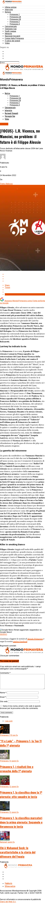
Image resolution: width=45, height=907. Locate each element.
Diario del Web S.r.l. (8, 902)
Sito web (3, 701)
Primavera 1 (15, 14)
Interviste (9, 9)
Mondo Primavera (35, 638)
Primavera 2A (15, 17)
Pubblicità (8, 883)
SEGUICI (3, 634)
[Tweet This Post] (25, 276)
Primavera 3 (15, 22)
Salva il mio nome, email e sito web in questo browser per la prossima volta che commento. (20, 707)
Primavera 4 (15, 24)
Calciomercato (11, 26)
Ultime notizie (10, 7)
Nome (3, 693)
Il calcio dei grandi (12, 41)
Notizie (8, 12)
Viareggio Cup (11, 29)
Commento (5, 673)
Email (3, 697)
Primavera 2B (15, 19)
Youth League (10, 31)
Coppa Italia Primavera (14, 38)
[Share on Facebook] (25, 274)
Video (7, 43)
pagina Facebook (20, 641)
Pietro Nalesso (6, 184)
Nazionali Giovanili (12, 36)
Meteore (8, 33)
